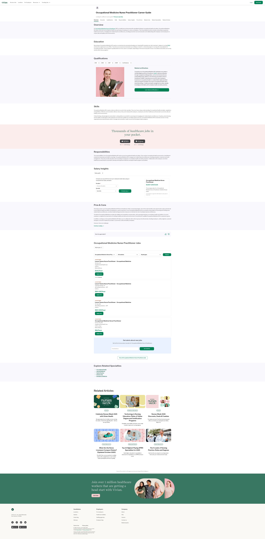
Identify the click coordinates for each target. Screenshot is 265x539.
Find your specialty (118, 17)
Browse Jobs (13, 2)
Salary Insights (131, 20)
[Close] (152, 8)
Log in (251, 2)
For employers (99, 512)
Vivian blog (76, 517)
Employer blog (99, 520)
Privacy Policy (78, 529)
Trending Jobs (45, 2)
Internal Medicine (100, 371)
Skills (116, 20)
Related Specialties (156, 20)
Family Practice (100, 373)
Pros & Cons (139, 20)
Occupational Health (101, 369)
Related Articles (166, 20)
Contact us (124, 520)
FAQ (122, 514)
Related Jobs (147, 20)
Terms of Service (86, 529)
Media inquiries (125, 522)
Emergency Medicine (101, 376)
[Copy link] (97, 7)
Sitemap (75, 520)
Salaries (75, 514)
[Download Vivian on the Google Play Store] (139, 141)
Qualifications (110, 20)
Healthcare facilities (101, 514)
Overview (96, 20)
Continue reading (98, 226)
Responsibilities (122, 20)
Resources (35, 2)
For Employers (27, 2)
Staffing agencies (100, 517)
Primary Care (99, 374)
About (123, 512)
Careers (123, 517)
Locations (20, 2)
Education (102, 20)
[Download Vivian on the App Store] (125, 141)
